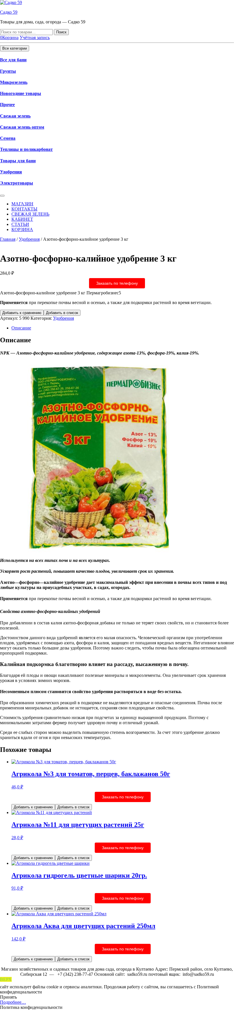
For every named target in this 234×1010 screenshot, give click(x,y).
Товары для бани (18, 160)
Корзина (22, 229)
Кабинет (22, 219)
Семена (7, 138)
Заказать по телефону (117, 283)
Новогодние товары (20, 93)
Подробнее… (13, 1002)
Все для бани (13, 59)
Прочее (7, 104)
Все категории (14, 48)
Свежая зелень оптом (22, 127)
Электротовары (16, 183)
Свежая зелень (15, 116)
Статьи (20, 224)
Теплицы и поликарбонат (26, 149)
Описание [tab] (21, 327)
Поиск (61, 32)
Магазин (22, 203)
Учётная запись (35, 37)
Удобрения (11, 171)
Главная (7, 239)
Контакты (24, 209)
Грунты (8, 71)
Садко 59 (8, 12)
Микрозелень (13, 82)
